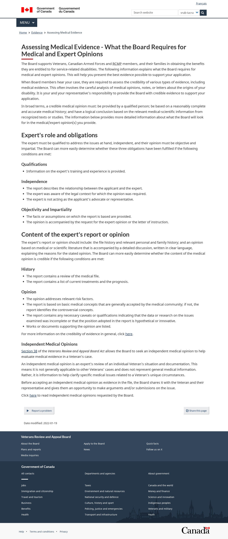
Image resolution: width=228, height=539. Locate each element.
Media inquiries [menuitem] (30, 455)
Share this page (198, 410)
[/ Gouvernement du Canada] (50, 10)
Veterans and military (160, 508)
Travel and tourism (32, 497)
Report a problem (42, 410)
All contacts (27, 473)
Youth (151, 514)
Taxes (88, 485)
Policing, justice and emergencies (104, 508)
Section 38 (29, 351)
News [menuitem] (87, 449)
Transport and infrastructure (101, 514)
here (128, 334)
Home (23, 32)
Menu (25, 22)
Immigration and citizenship (37, 491)
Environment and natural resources (105, 491)
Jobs (23, 485)
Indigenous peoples (159, 502)
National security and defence (102, 497)
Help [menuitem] (21, 531)
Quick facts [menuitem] (152, 443)
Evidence (37, 32)
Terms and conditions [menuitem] (42, 531)
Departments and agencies (100, 473)
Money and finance (159, 491)
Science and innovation (161, 497)
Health (25, 514)
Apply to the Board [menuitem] (94, 443)
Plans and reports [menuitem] (31, 449)
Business (26, 502)
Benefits (26, 508)
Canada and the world (160, 485)
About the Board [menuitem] (30, 443)
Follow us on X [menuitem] (154, 449)
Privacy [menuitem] (64, 531)
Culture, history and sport (99, 502)
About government (158, 473)
